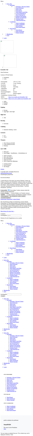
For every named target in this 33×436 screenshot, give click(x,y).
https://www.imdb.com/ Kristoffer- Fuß (17, 97)
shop (5, 429)
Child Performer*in (14, 276)
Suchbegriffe (4, 215)
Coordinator (10, 278)
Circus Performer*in (15, 269)
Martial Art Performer (15, 273)
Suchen (3, 296)
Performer (9, 261)
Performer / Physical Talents (16, 262)
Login (5, 38)
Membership (7, 290)
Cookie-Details (16, 199)
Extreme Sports (13, 275)
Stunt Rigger (10, 284)
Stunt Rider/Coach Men (15, 268)
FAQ (5, 291)
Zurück (2, 169)
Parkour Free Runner (15, 272)
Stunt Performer (13, 264)
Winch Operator (14, 289)
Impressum (3, 173)
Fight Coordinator (14, 280)
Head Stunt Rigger (14, 283)
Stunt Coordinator (14, 279)
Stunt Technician (14, 287)
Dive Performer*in (14, 271)
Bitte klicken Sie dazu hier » (7, 211)
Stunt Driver (13, 267)
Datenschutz (9, 173)
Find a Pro (6, 260)
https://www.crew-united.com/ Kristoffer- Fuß (19, 98)
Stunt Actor (12, 265)
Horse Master (13, 282)
